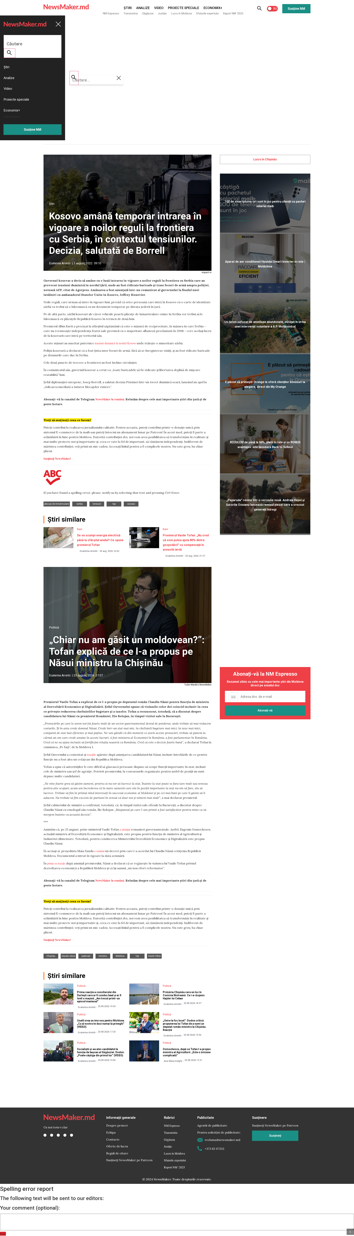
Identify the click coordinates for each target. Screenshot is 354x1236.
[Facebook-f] (45, 1135)
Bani (79, 529)
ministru (103, 956)
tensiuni (97, 504)
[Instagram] (58, 1135)
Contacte (112, 1139)
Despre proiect (117, 1125)
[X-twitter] (51, 1135)
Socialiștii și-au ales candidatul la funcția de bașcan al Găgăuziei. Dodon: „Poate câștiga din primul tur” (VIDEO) (100, 1052)
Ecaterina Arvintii (59, 263)
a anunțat (125, 829)
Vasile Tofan (154, 956)
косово (131, 504)
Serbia (80, 504)
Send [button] (3, 1234)
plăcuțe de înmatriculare (56, 504)
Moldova (120, 956)
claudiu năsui (68, 956)
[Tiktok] (64, 1135)
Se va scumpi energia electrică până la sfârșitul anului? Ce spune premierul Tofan (100, 540)
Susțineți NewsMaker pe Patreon (129, 1160)
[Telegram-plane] (71, 1135)
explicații (85, 956)
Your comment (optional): (30, 1208)
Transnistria (131, 13)
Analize (143, 8)
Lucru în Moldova (181, 13)
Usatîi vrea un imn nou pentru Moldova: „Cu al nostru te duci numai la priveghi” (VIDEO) (101, 1023)
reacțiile (91, 754)
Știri (128, 8)
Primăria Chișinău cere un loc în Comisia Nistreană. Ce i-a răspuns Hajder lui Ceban (184, 995)
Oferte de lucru (117, 1146)
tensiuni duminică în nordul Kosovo (115, 343)
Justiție (162, 13)
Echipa (111, 1132)
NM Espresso (111, 13)
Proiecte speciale (183, 8)
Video (159, 8)
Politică (54, 627)
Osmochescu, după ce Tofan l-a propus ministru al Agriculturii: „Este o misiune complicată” (187, 1052)
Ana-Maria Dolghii (173, 1061)
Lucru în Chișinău (265, 159)
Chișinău (50, 956)
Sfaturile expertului (207, 13)
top (114, 504)
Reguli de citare (117, 1153)
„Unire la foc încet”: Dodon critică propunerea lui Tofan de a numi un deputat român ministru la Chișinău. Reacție (184, 1025)
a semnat (99, 851)
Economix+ (213, 8)
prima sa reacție (56, 863)
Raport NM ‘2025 (233, 13)
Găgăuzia (147, 13)
